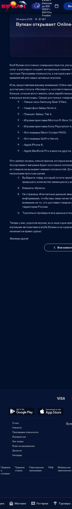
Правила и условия (5, 467)
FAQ (50, 467)
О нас (15, 422)
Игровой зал (19, 436)
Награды (17, 455)
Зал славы (18, 441)
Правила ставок (20, 467)
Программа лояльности (25, 432)
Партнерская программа (36, 467)
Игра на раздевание (23, 445)
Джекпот (17, 450)
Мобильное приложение (64, 467)
